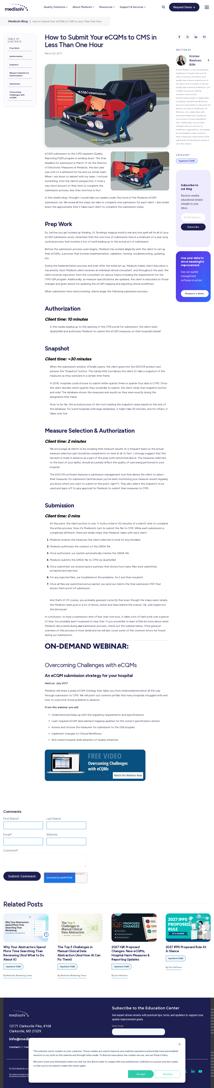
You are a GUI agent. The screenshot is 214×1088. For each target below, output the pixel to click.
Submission (15, 84)
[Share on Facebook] (179, 37)
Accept (141, 1074)
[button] (207, 7)
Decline (168, 1074)
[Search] (163, 7)
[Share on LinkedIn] (196, 37)
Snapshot (14, 64)
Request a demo (194, 293)
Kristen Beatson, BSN (195, 60)
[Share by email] (204, 37)
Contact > (15, 1047)
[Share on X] (187, 37)
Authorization (16, 56)
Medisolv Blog (18, 21)
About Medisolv (82, 7)
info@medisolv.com (27, 1039)
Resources (105, 7)
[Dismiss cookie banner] (179, 1045)
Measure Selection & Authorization (19, 74)
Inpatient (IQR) (187, 161)
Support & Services (131, 7)
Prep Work (14, 48)
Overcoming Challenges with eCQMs (17, 95)
